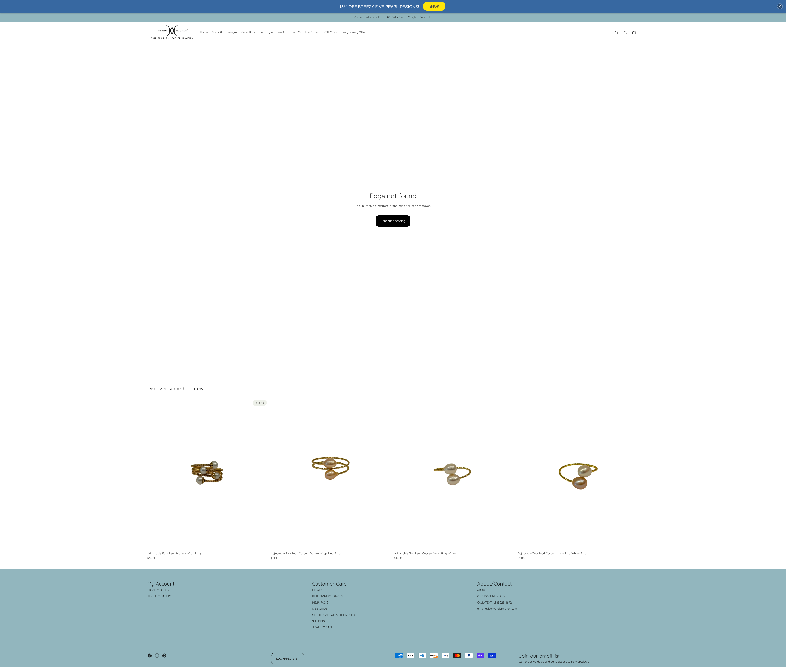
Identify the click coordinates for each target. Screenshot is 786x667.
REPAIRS (317, 590)
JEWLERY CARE (322, 627)
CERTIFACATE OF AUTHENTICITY (333, 615)
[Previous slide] (153, 473)
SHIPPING (318, 621)
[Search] (616, 32)
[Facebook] (149, 655)
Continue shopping (393, 221)
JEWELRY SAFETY (159, 596)
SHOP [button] (434, 6)
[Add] (385, 543)
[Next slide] (262, 473)
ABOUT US (484, 590)
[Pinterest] (164, 655)
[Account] (625, 32)
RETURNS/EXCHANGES (327, 596)
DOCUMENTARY (494, 596)
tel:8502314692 (502, 602)
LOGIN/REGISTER (287, 658)
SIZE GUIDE (320, 608)
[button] (779, 6)
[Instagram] (157, 655)
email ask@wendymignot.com (497, 608)
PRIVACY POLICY (158, 590)
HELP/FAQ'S (320, 602)
